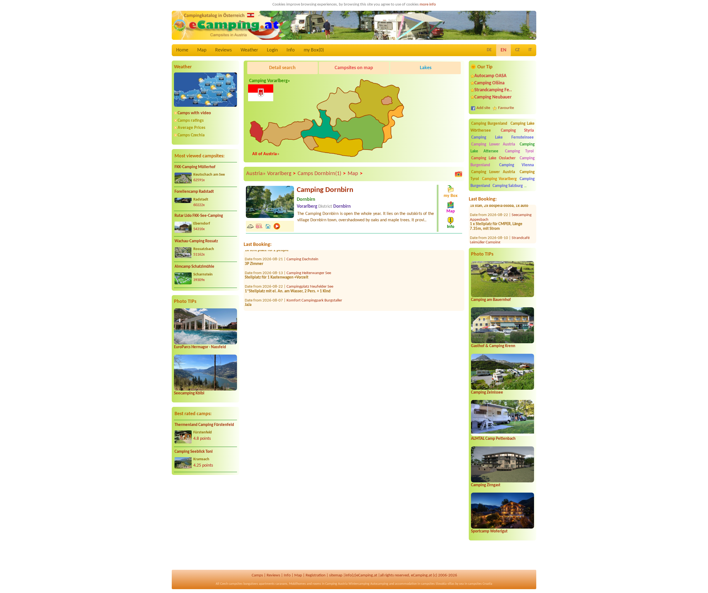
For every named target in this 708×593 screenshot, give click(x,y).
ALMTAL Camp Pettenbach (493, 439)
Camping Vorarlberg (499, 179)
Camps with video (194, 113)
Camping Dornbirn (325, 190)
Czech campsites (231, 584)
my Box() (314, 50)
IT (530, 50)
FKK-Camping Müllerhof (195, 167)
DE (489, 50)
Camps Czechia (191, 135)
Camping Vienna (516, 165)
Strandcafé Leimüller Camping (500, 227)
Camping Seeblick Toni (194, 452)
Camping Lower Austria (493, 144)
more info (428, 4)
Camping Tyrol (519, 151)
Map (201, 50)
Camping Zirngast (485, 485)
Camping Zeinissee (487, 393)
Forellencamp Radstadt (194, 192)
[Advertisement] (205, 522)
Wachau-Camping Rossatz (196, 241)
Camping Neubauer (493, 97)
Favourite (506, 108)
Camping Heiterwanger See (309, 260)
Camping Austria (336, 584)
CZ (517, 50)
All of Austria (264, 154)
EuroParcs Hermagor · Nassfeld (200, 347)
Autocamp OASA (490, 76)
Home (182, 50)
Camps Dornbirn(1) (322, 174)
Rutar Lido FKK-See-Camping (199, 216)
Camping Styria (517, 131)
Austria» (256, 173)
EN (503, 50)
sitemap (335, 575)
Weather (249, 50)
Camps (257, 575)
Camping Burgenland (489, 124)
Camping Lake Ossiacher (493, 158)
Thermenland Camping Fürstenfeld (204, 425)
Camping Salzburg (508, 186)
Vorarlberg (281, 174)
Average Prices (191, 128)
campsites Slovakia (434, 584)
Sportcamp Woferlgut (489, 531)
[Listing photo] (458, 174)
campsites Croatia (480, 584)
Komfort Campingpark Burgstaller (314, 288)
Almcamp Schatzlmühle (194, 267)
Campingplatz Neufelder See (310, 274)
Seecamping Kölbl (189, 393)
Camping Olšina (489, 83)
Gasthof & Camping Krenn (493, 346)
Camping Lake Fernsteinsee (502, 138)
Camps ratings (191, 120)
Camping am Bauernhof (491, 300)
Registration (316, 575)
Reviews (223, 50)
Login (272, 50)
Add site (483, 108)
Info (291, 50)
